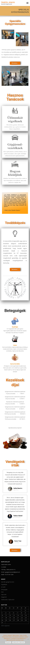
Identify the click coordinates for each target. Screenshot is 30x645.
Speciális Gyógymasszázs (15, 22)
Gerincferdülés (15, 364)
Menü (27, 3)
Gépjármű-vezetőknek (15, 146)
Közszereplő (16, 517)
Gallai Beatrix (17, 488)
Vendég (16, 542)
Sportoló (15, 490)
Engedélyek (4, 584)
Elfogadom (8, 642)
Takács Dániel (17, 516)
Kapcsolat (3, 594)
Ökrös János (8, 2)
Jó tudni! (3, 587)
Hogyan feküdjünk (15, 173)
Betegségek (4, 589)
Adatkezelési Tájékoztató (7, 599)
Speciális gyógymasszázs (7, 582)
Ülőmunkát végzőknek (15, 119)
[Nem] (28, 639)
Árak (2, 592)
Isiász (15, 345)
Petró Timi (17, 541)
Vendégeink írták (15, 463)
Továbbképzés (15, 223)
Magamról (4, 597)
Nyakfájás (15, 327)
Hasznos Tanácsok (15, 97)
